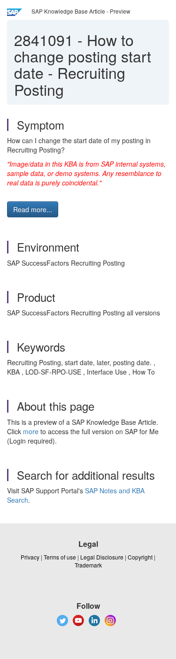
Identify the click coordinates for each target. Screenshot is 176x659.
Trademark (88, 565)
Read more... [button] (32, 209)
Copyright (140, 557)
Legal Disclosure (101, 557)
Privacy (30, 557)
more (30, 431)
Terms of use (60, 557)
